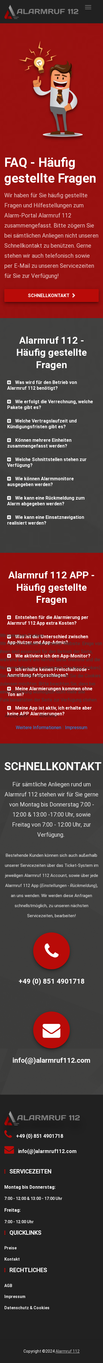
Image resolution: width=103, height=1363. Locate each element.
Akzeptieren (17, 715)
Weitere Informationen (38, 727)
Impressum (76, 727)
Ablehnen (48, 715)
